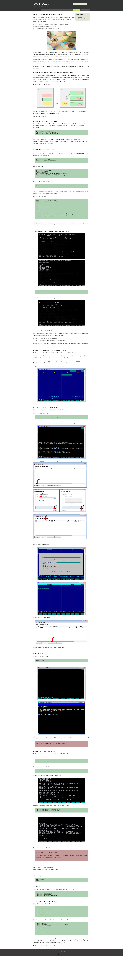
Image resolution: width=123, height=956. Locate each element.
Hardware (53, 10)
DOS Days (41, 3)
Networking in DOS (81, 18)
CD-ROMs (80, 17)
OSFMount (42, 461)
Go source (78, 361)
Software (61, 10)
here (45, 343)
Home (44, 10)
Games (69, 10)
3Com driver (58, 125)
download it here (67, 153)
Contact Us (85, 10)
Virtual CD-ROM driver (77, 333)
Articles (76, 10)
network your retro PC (55, 17)
